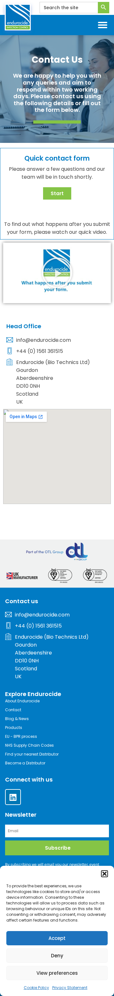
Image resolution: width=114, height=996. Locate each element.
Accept (57, 938)
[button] (104, 874)
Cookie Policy (36, 987)
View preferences (57, 973)
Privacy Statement (69, 987)
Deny (57, 955)
